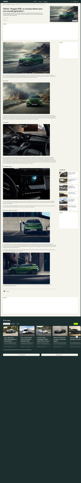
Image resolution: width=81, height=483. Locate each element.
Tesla (25, 346)
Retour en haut (59, 354)
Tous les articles (7, 323)
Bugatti (59, 346)
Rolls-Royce (9, 346)
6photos (75, 20)
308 (16, 4)
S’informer (45, 1)
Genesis (76, 346)
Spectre (13, 346)
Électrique (28, 346)
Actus (18, 323)
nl (73, 1)
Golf (45, 346)
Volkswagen (42, 346)
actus (19, 4)
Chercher (35, 1)
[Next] (77, 337)
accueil (4, 4)
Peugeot (13, 4)
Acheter (40, 1)
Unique (62, 346)
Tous (75, 323)
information (8, 4)
